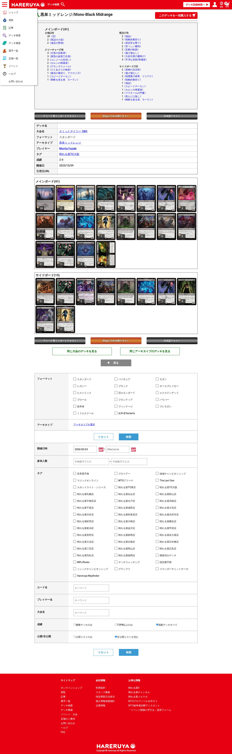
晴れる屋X (133, 687)
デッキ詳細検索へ (195, 4)
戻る (116, 362)
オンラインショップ (71, 687)
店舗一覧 (13, 58)
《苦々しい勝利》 (132, 46)
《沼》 (53, 36)
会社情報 (100, 680)
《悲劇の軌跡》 (131, 49)
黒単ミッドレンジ (70, 142)
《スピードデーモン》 (60, 76)
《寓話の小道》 (57, 39)
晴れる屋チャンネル (139, 692)
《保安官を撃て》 (132, 43)
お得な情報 (134, 680)
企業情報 (100, 705)
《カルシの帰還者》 (59, 63)
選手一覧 (13, 50)
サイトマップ (68, 680)
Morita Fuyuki (67, 148)
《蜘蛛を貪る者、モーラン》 (64, 79)
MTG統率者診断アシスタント (144, 705)
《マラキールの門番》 (135, 93)
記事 (11, 27)
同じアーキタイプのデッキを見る (150, 351)
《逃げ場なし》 (131, 53)
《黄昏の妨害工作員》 (60, 56)
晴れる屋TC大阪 (69, 154)
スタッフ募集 (103, 692)
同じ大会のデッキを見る (82, 351)
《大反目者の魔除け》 (135, 56)
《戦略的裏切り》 (132, 39)
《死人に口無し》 (132, 96)
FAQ (63, 732)
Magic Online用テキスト (116, 116)
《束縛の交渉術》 (132, 69)
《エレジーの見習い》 (60, 59)
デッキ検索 (15, 35)
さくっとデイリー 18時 (73, 131)
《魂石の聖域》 (57, 43)
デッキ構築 (15, 43)
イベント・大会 (69, 714)
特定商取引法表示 (105, 696)
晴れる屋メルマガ (137, 696)
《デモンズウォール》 (60, 66)
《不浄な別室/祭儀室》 (135, 59)
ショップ (13, 12)
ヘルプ (12, 73)
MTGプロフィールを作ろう (142, 701)
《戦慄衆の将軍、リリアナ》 (138, 76)
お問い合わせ (16, 81)
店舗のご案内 (68, 718)
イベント (13, 66)
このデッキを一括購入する (175, 15)
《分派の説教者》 (58, 53)
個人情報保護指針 (105, 701)
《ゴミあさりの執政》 (60, 69)
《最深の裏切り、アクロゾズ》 (65, 73)
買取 (11, 20)
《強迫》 (128, 36)
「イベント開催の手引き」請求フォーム (149, 710)
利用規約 (100, 687)
